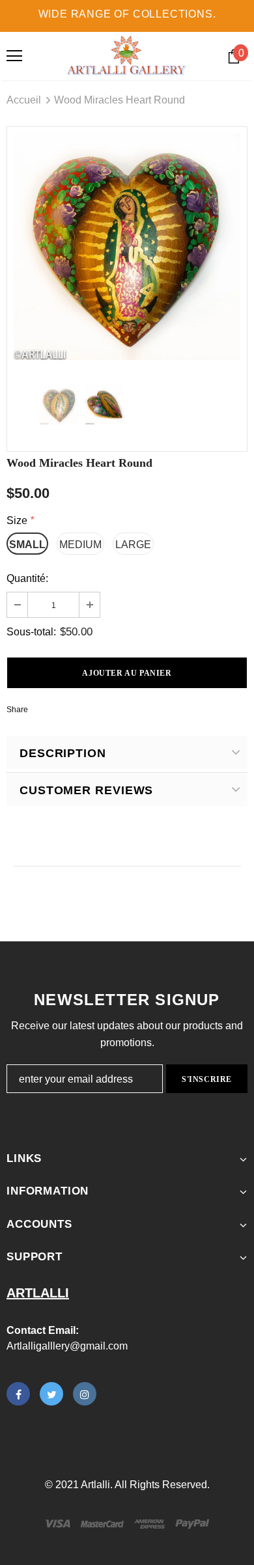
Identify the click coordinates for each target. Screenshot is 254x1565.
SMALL (27, 544)
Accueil (24, 99)
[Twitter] (51, 1394)
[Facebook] (18, 1394)
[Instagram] (84, 1394)
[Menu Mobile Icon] (14, 56)
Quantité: (27, 578)
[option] (127, 246)
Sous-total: (31, 631)
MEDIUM (80, 544)
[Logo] (126, 55)
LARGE (133, 544)
